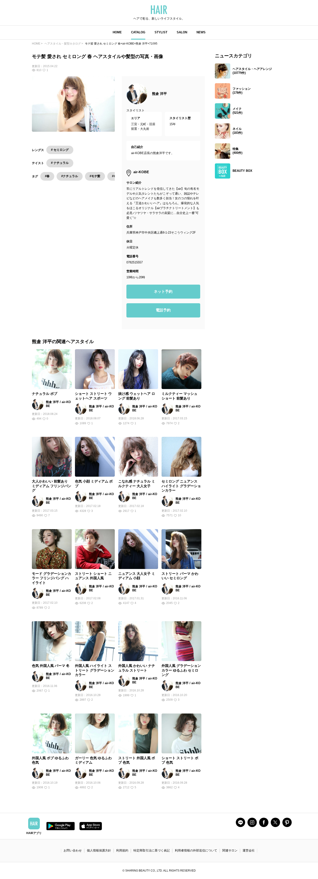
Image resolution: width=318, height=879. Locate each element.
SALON (182, 32)
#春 (47, 176)
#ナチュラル (69, 176)
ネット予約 (163, 291)
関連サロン (229, 850)
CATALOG (138, 32)
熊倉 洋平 (159, 94)
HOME (117, 32)
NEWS (201, 32)
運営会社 (249, 850)
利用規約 (122, 850)
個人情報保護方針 (99, 850)
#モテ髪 (95, 176)
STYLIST (161, 32)
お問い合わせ (73, 850)
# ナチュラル (60, 163)
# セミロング (60, 150)
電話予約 (163, 310)
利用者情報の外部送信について (196, 850)
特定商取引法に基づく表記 (151, 850)
